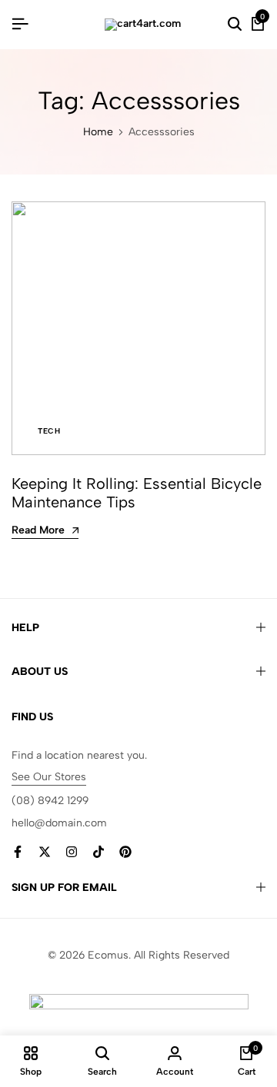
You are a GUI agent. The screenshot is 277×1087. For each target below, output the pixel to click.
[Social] (18, 852)
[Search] (234, 24)
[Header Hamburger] (20, 24)
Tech (49, 431)
